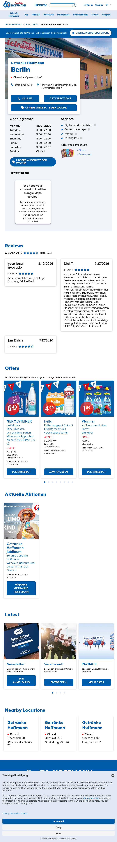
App (26, 14)
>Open (81, 150)
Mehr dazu (96, 682)
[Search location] (62, 5)
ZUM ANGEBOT (21, 471)
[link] (57, 86)
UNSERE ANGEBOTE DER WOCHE (92, 33)
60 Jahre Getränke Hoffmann (21, 588)
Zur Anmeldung (21, 680)
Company (106, 14)
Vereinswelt (49, 14)
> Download (84, 154)
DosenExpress (63, 14)
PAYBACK (36, 14)
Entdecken (59, 682)
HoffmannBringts (80, 14)
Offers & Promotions (14, 14)
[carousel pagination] (45, 482)
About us (99, 5)
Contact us (88, 5)
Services (95, 14)
